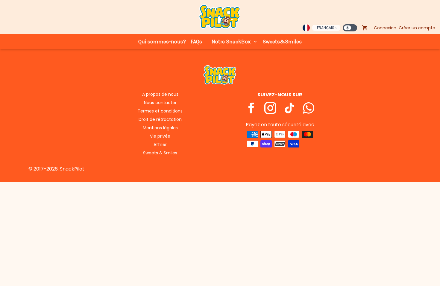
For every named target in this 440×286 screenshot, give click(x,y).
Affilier (160, 144)
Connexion (385, 28)
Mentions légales (160, 128)
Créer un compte (417, 28)
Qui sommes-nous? (162, 41)
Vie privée (160, 136)
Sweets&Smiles (282, 41)
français (325, 27)
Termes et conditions (160, 111)
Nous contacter (160, 103)
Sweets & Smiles (160, 153)
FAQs (196, 41)
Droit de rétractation (160, 119)
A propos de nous (160, 94)
